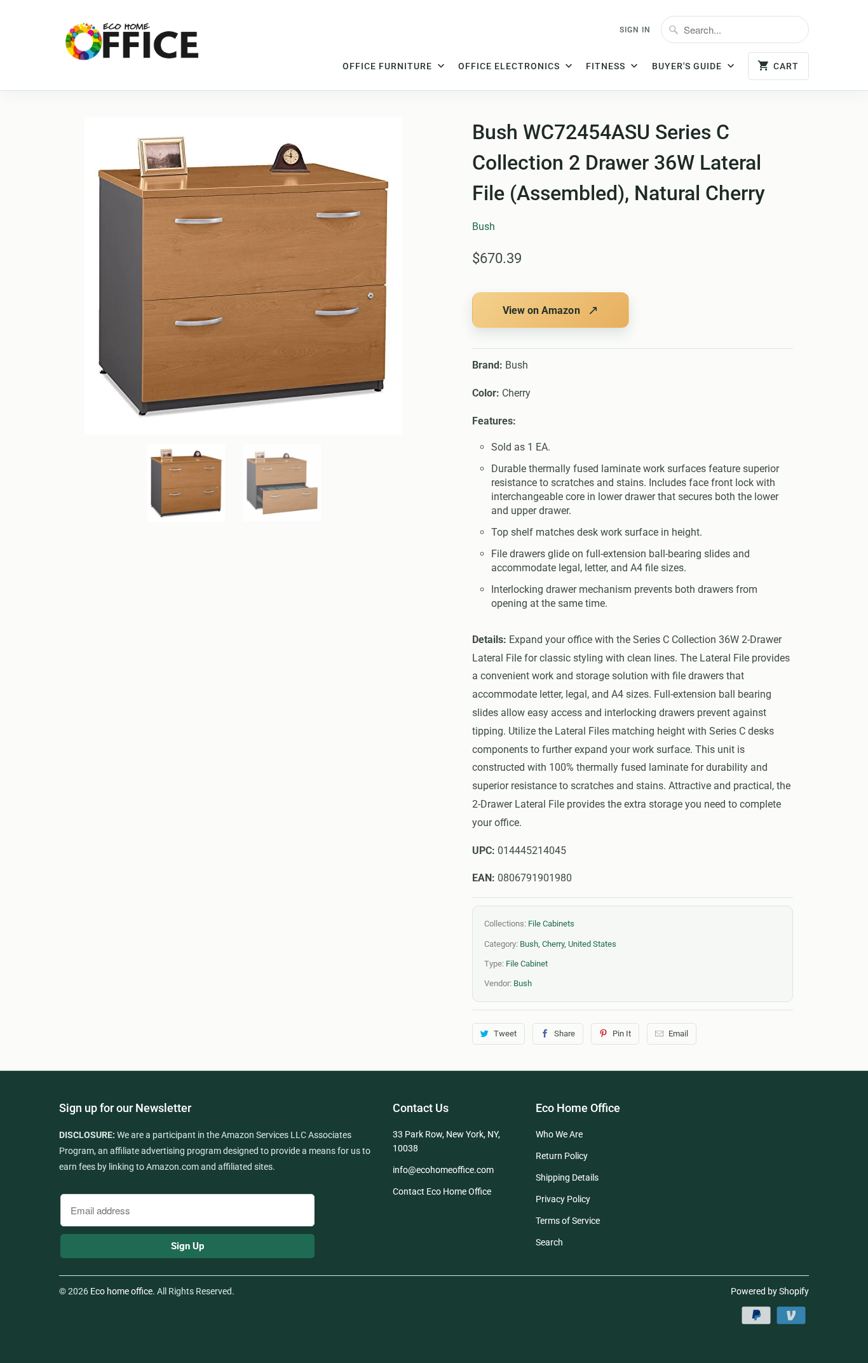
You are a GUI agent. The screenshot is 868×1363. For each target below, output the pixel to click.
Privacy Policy (563, 1199)
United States (592, 944)
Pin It (622, 1033)
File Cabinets (551, 923)
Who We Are (559, 1134)
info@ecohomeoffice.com (443, 1170)
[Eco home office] (144, 46)
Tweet (505, 1033)
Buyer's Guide (688, 66)
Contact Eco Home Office (442, 1191)
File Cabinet (527, 963)
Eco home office (121, 1291)
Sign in (635, 29)
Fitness (607, 66)
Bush (483, 226)
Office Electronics (510, 66)
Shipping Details (567, 1177)
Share (564, 1033)
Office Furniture (388, 66)
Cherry (553, 944)
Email (678, 1033)
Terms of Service (568, 1221)
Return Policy (562, 1156)
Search (549, 1242)
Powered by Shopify (770, 1291)
